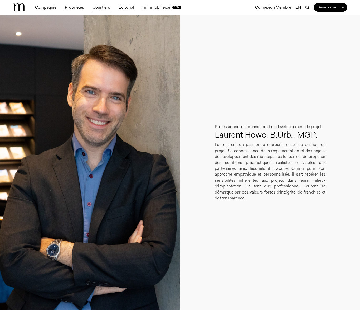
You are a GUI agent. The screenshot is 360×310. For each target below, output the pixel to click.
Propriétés (74, 7)
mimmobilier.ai (161, 7)
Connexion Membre (273, 7)
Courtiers (101, 7)
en (298, 7)
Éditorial (126, 7)
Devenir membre (330, 7)
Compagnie (45, 7)
